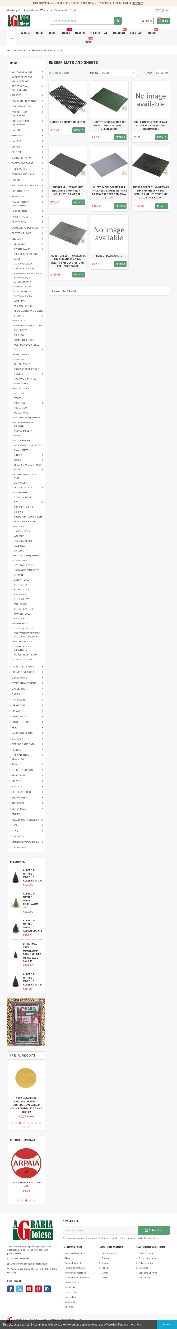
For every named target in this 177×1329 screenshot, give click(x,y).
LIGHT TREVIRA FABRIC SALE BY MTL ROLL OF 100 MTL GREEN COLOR (109, 125)
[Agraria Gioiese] (19, 20)
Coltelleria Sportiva (148, 1272)
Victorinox (143, 1268)
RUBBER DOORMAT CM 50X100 (68, 122)
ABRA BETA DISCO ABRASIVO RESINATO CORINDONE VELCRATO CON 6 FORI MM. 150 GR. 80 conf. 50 (26, 1105)
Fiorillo (105, 1277)
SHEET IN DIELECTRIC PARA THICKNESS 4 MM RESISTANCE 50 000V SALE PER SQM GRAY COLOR (109, 192)
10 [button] (28, 1127)
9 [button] (24, 1127)
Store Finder (31, 10)
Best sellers (70, 1297)
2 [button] (16, 1123)
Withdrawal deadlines (75, 1272)
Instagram (47, 1288)
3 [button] (20, 1123)
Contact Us (62, 10)
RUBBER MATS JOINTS (109, 255)
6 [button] (32, 1123)
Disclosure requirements (77, 1277)
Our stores (70, 1287)
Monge (105, 1272)
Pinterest (38, 1288)
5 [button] (28, 1123)
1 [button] (12, 1123)
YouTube (29, 1288)
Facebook (10, 1288)
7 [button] (36, 1123)
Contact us (70, 1302)
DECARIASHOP (109, 1253)
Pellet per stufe (146, 1263)
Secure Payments (73, 1263)
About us (69, 1258)
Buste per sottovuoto (149, 1258)
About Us (47, 10)
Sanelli (105, 1268)
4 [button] (24, 1123)
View (149, 73)
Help (73, 10)
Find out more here (129, 1324)
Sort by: (94, 73)
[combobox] (85, 21)
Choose (105, 73)
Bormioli (106, 1258)
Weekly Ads (14, 10)
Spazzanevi (144, 1277)
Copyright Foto (72, 1282)
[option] (26, 1090)
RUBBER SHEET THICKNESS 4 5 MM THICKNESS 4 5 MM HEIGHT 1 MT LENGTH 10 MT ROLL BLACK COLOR (151, 192)
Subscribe (155, 1230)
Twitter (19, 1288)
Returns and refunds (75, 1268)
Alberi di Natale (146, 1253)
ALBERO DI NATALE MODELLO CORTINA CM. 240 (31, 900)
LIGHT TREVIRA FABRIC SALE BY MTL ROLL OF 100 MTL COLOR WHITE (151, 125)
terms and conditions (75, 1253)
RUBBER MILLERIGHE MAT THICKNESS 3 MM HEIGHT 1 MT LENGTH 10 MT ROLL (68, 191)
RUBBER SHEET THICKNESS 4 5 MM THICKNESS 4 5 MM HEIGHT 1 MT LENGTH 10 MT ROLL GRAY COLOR (68, 261)
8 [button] (40, 1123)
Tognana (106, 1263)
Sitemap (69, 1306)
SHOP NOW (137, 3)
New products (71, 1292)
